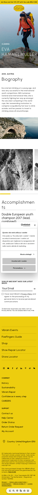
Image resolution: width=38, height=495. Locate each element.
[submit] (34, 288)
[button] (19, 443)
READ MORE (12, 472)
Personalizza (18, 268)
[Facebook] (12, 368)
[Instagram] (4, 368)
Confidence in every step (14, 396)
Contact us (7, 413)
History (5, 383)
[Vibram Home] (19, 8)
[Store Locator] (17, 490)
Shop (5, 343)
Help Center (7, 418)
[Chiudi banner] (35, 225)
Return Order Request (12, 426)
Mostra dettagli (26, 254)
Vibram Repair (9, 392)
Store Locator (10, 356)
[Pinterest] (25, 368)
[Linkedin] (21, 368)
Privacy (4, 482)
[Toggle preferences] (28, 490)
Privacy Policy (26, 294)
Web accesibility (19, 484)
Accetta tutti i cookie (19, 261)
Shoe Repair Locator (14, 350)
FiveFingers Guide (12, 336)
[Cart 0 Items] (24, 490)
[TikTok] (17, 368)
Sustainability (8, 387)
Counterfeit (6, 484)
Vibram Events (10, 330)
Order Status (8, 422)
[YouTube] (8, 368)
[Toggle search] (13, 490)
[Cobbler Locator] (21, 490)
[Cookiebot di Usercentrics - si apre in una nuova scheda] (22, 225)
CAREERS (6, 401)
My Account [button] (8, 431)
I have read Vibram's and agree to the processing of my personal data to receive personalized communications (20, 298)
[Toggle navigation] (10, 490)
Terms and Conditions (18, 482)
